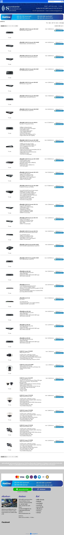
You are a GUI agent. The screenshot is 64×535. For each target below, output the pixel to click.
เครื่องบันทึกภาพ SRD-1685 (25, 271)
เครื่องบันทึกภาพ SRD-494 (25, 324)
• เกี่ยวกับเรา (39, 509)
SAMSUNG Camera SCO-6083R (26, 440)
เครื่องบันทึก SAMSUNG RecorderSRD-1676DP (29, 257)
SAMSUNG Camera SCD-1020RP (26, 364)
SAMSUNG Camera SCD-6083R (26, 410)
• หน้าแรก (38, 513)
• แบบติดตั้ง (39, 505)
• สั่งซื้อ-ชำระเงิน (40, 500)
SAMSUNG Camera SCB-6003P (26, 351)
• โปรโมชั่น (38, 501)
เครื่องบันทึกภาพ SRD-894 (25, 338)
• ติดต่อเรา (38, 511)
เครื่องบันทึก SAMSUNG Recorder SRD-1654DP (29, 42)
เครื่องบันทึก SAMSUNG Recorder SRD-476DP (29, 69)
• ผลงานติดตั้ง (39, 507)
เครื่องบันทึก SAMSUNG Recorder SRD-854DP (29, 95)
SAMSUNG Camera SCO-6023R (26, 425)
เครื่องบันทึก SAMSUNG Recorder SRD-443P (29, 55)
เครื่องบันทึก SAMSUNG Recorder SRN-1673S (29, 172)
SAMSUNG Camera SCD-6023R (26, 395)
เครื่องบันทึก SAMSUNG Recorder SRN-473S (29, 217)
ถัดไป (16, 25)
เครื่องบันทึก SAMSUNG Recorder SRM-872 (28, 122)
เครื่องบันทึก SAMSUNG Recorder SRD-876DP (29, 109)
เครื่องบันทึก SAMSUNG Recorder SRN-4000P (29, 185)
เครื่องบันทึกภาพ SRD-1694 (25, 311)
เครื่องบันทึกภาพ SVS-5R (25, 298)
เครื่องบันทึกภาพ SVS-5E (25, 284)
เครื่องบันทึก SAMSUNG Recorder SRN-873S (29, 231)
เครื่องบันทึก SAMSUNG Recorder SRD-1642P (29, 29)
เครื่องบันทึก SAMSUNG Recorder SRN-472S (29, 204)
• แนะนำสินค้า (39, 503)
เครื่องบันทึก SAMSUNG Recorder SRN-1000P (29, 140)
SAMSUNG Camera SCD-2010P (26, 378)
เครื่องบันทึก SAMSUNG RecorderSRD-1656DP (29, 244)
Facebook (6, 522)
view (10, 37)
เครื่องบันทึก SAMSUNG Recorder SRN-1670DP (29, 159)
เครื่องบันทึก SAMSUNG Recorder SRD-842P (29, 82)
